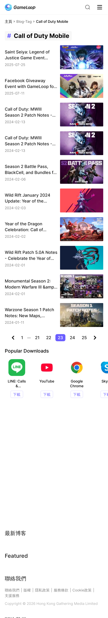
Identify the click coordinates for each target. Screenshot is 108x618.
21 (37, 337)
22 (48, 337)
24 (72, 337)
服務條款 (61, 590)
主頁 (8, 21)
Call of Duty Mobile (52, 21)
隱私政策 (42, 590)
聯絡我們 (12, 590)
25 (84, 337)
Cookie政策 (82, 590)
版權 (27, 590)
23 (60, 337)
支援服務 (12, 595)
